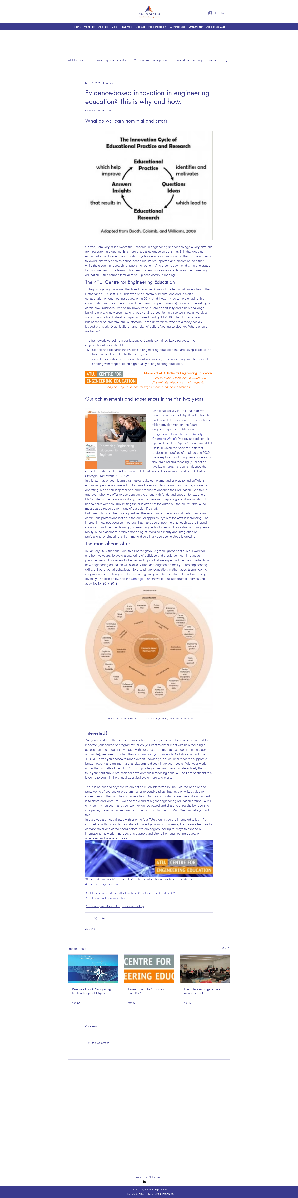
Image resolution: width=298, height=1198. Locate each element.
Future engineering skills (110, 60)
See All (226, 948)
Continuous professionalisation (103, 906)
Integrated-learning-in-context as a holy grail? (203, 991)
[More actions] (211, 83)
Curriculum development (151, 60)
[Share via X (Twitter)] (95, 918)
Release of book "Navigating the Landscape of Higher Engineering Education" (91, 991)
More (212, 60)
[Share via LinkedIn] (103, 918)
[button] (225, 60)
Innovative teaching (188, 60)
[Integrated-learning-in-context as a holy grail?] (205, 969)
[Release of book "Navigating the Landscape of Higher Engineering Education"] (93, 969)
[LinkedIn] (144, 1181)
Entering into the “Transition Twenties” (146, 991)
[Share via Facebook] (86, 918)
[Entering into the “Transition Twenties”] (149, 969)
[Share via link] (112, 918)
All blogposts (77, 60)
